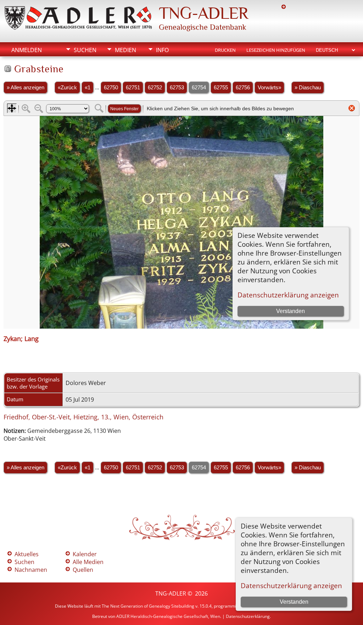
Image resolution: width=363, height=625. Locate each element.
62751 (133, 87)
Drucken (225, 50)
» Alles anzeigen (25, 87)
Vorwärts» (269, 87)
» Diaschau (308, 87)
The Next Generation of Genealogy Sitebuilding (148, 606)
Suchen (85, 50)
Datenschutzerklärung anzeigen (291, 585)
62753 (177, 87)
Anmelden (26, 50)
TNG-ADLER (203, 13)
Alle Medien (88, 562)
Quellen (83, 570)
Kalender (85, 554)
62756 (243, 87)
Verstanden (294, 602)
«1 (87, 87)
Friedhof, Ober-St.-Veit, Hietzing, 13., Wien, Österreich (83, 417)
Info (162, 50)
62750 (111, 87)
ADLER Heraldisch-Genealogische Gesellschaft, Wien (168, 616)
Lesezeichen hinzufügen (275, 50)
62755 (221, 87)
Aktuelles (27, 554)
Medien (125, 50)
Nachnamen (31, 570)
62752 (155, 87)
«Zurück (67, 87)
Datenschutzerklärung (248, 616)
